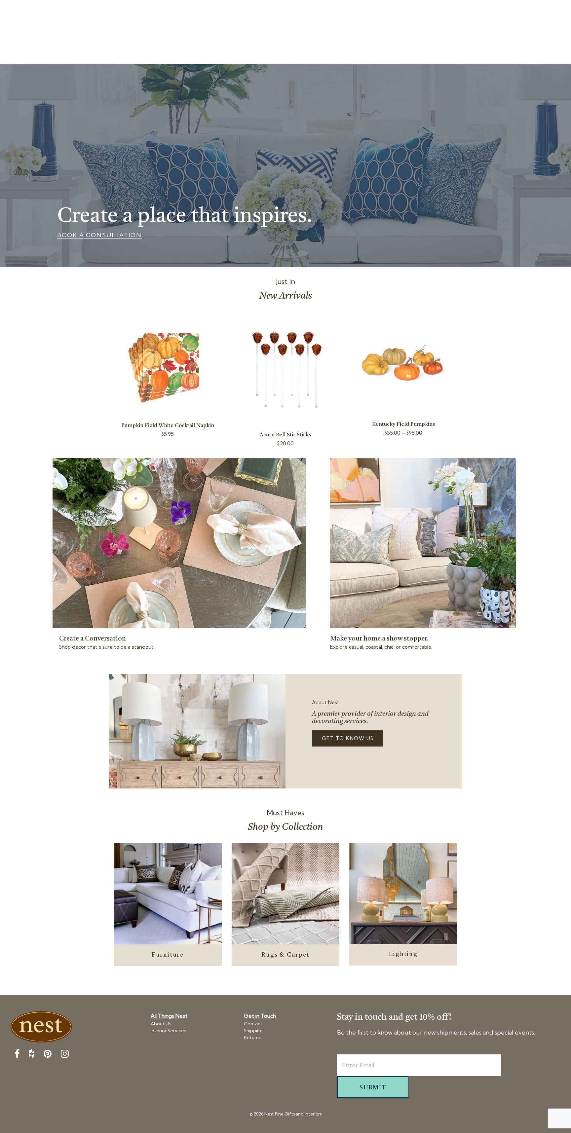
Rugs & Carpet (285, 955)
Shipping (253, 1031)
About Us (161, 1024)
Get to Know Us (348, 738)
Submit (373, 1088)
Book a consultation (99, 235)
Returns (252, 1038)
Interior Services (168, 1031)
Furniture (168, 955)
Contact (253, 1024)
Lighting (403, 954)
